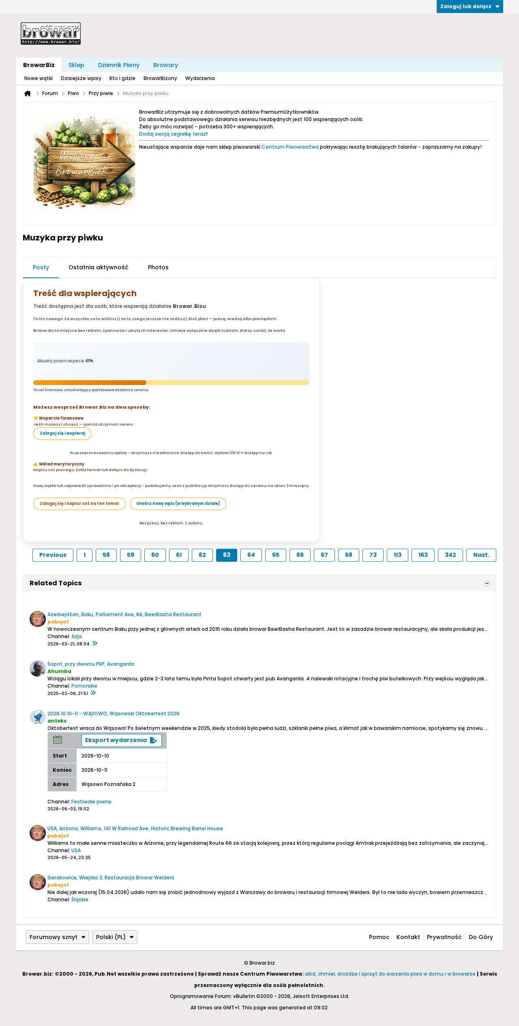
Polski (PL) (111, 937)
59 (130, 555)
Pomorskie (84, 685)
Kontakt (408, 937)
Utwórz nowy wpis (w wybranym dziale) (178, 503)
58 (106, 555)
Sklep (76, 65)
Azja (76, 636)
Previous (52, 555)
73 (373, 555)
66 (300, 555)
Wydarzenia (200, 78)
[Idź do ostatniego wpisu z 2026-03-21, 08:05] (94, 643)
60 (155, 555)
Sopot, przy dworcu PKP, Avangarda (90, 663)
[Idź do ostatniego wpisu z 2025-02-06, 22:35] (93, 693)
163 (423, 555)
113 (397, 555)
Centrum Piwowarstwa (290, 146)
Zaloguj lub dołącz (465, 6)
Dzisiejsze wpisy (81, 78)
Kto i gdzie (122, 78)
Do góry (481, 937)
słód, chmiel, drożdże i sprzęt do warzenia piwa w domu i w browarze (390, 973)
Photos (158, 267)
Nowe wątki (38, 78)
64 (251, 555)
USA (76, 850)
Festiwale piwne (91, 801)
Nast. (481, 555)
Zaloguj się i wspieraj (62, 433)
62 (202, 555)
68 (348, 555)
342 (450, 555)
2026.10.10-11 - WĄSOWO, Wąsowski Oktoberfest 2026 (113, 713)
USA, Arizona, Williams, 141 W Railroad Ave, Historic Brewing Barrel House (135, 828)
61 (179, 555)
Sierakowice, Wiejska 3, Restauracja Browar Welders (110, 877)
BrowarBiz (39, 65)
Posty (41, 267)
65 (275, 555)
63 (226, 555)
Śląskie (79, 899)
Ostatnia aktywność (99, 267)
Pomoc (379, 937)
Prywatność (444, 937)
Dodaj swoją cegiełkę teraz (172, 133)
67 (324, 555)
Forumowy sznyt (53, 937)
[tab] (41, 267)
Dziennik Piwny (118, 65)
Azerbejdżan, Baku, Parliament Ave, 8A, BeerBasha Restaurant (124, 614)
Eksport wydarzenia (116, 740)
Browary (165, 65)
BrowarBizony (160, 78)
